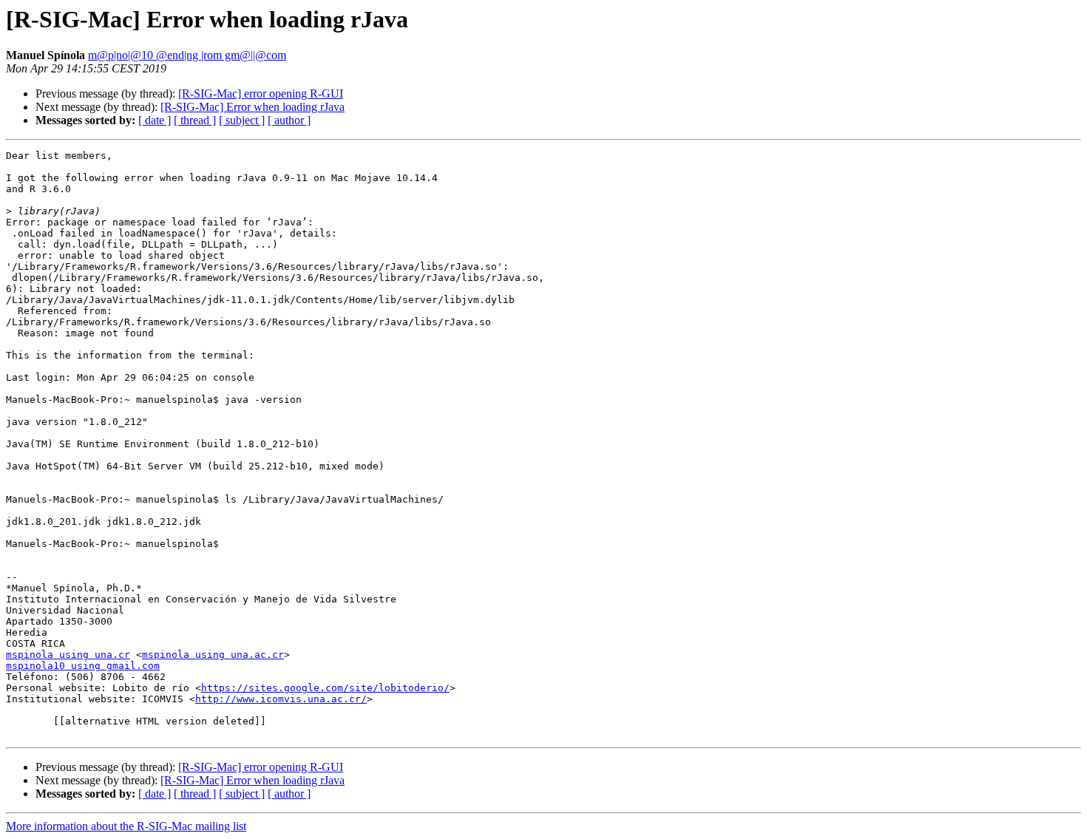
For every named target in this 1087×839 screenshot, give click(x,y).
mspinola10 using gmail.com (83, 665)
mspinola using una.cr (68, 654)
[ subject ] (242, 120)
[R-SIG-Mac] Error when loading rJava (252, 107)
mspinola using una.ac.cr (213, 654)
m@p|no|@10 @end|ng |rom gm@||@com (187, 55)
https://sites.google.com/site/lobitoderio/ (325, 687)
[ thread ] (195, 120)
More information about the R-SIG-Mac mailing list (126, 826)
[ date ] (154, 120)
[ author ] (289, 120)
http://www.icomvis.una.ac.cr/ (281, 698)
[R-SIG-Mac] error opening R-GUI (260, 93)
